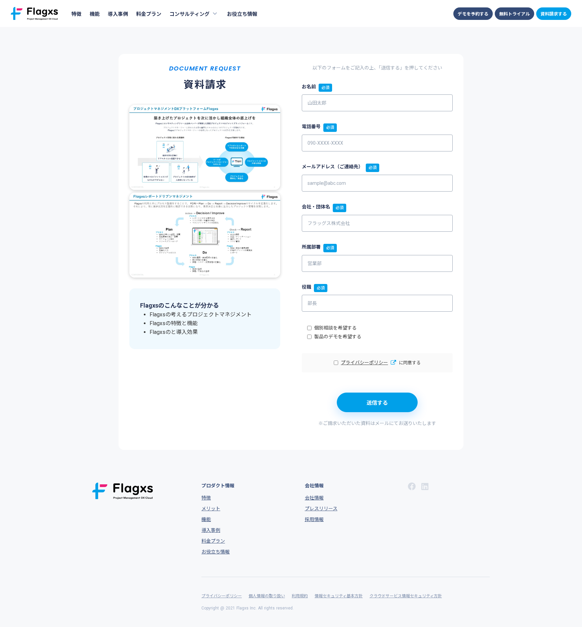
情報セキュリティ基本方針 (339, 596)
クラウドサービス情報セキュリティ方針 (405, 596)
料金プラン (148, 14)
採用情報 (314, 519)
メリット (210, 508)
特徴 (76, 14)
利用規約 (300, 596)
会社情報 (314, 498)
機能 (95, 14)
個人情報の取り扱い (267, 596)
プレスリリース (321, 508)
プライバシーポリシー (364, 362)
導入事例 (118, 14)
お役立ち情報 (242, 14)
